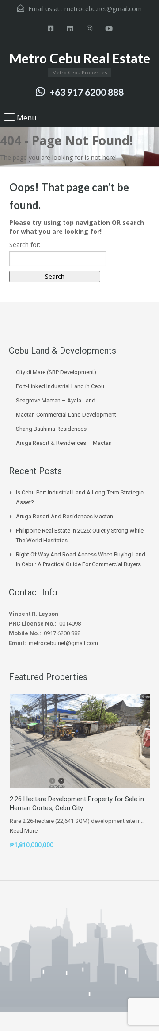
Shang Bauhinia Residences (51, 428)
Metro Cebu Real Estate (79, 58)
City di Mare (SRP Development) (56, 372)
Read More (24, 830)
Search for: (24, 244)
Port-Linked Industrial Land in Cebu (60, 386)
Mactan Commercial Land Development (66, 414)
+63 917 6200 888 (86, 91)
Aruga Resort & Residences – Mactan (64, 443)
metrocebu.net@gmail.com (103, 8)
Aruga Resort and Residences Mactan (64, 516)
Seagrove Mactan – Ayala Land (55, 400)
